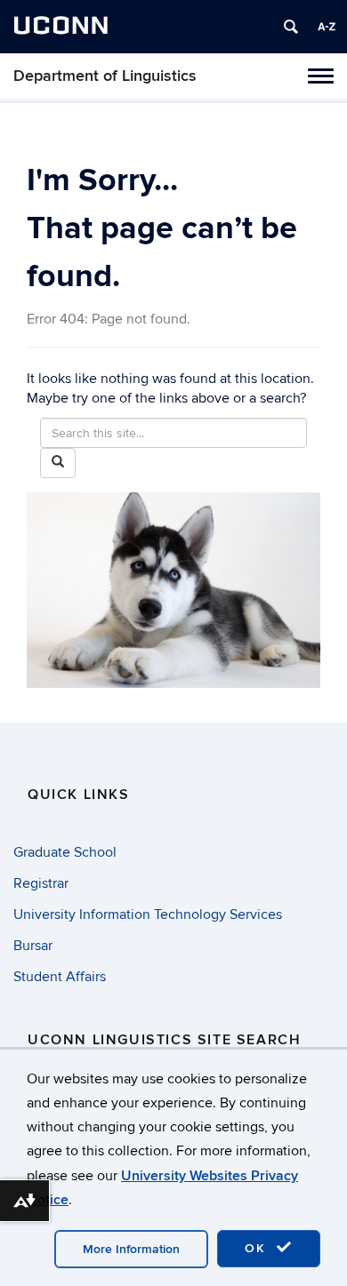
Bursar (32, 946)
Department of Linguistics (105, 76)
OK (258, 1248)
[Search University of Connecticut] (291, 26)
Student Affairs (59, 977)
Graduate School (65, 852)
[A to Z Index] (326, 26)
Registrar (41, 883)
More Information (131, 1249)
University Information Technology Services (147, 914)
